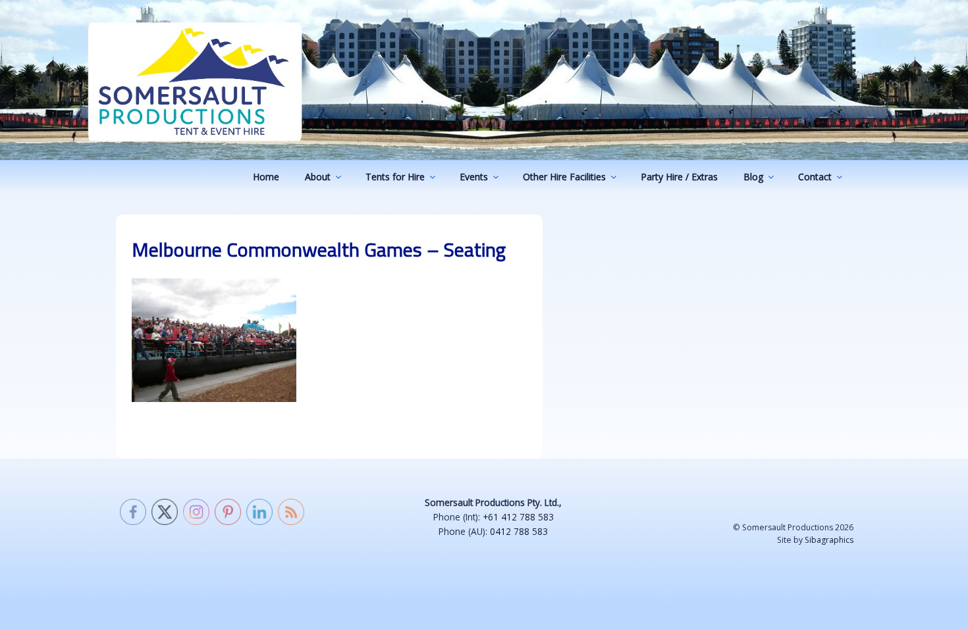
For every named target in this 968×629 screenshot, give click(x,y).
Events (474, 176)
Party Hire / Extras (679, 176)
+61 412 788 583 (518, 517)
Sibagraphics (829, 539)
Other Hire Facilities (564, 176)
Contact (815, 176)
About (318, 176)
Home (266, 176)
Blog (753, 176)
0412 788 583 (519, 531)
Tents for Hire (395, 176)
